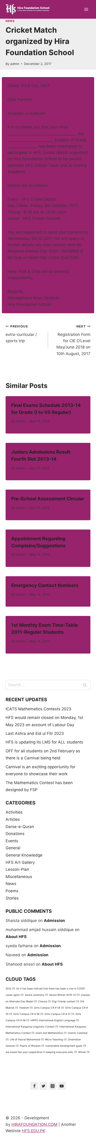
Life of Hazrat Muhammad (27, 1039)
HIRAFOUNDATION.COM (34, 1124)
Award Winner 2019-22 (64, 994)
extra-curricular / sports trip (21, 333)
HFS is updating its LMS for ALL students (44, 742)
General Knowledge (24, 855)
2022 (10, 988)
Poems (12, 891)
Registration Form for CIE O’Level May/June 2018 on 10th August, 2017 (73, 340)
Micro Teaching (56, 1039)
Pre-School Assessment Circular (47, 498)
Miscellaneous (19, 876)
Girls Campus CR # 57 (59, 1014)
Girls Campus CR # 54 (49, 1007)
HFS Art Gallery (20, 862)
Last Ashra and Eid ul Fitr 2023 (35, 733)
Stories (12, 898)
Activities (14, 812)
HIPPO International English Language (55, 1020)
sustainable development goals (65, 1045)
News (10, 21)
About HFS (16, 936)
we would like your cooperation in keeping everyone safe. (41, 1052)
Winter (84, 1052)
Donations (15, 833)
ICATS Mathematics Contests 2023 (38, 709)
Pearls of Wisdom (32, 1045)
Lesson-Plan (17, 869)
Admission (54, 920)
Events (12, 841)
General (13, 848)
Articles (13, 819)
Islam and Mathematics (51, 1033)
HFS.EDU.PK (33, 1130)
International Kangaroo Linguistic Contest (32, 1026)
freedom (26, 1007)
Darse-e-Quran (20, 826)
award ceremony (36, 994)
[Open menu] (86, 9)
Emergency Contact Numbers (44, 585)
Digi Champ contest (65, 1001)
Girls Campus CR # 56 (28, 1014)
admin (14, 64)
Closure (44, 1001)
